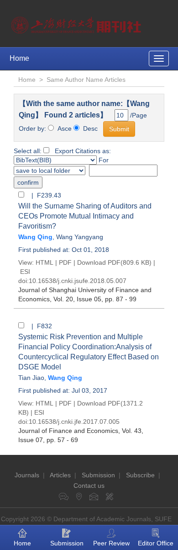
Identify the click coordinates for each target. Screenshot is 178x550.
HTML (44, 262)
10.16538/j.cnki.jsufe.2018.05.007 (77, 280)
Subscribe (140, 475)
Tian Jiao (31, 377)
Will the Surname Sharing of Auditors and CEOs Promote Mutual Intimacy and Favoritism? (85, 216)
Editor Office (155, 543)
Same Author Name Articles (86, 79)
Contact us (89, 485)
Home (19, 58)
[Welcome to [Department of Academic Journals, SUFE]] (77, 23)
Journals (27, 475)
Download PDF (98, 262)
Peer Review (111, 543)
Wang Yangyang (79, 236)
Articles (60, 475)
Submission (98, 475)
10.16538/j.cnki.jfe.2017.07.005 (74, 421)
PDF (65, 262)
